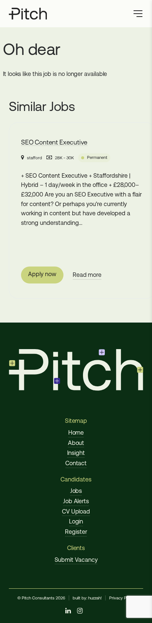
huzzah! (95, 598)
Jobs (76, 490)
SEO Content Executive (54, 142)
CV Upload (76, 511)
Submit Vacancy (76, 559)
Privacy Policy (122, 598)
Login (76, 521)
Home (76, 432)
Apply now (42, 274)
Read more (87, 274)
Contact (76, 463)
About (76, 442)
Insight (75, 452)
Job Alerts (76, 501)
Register (76, 531)
